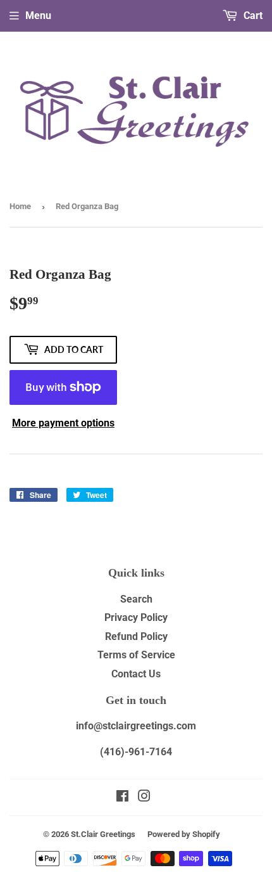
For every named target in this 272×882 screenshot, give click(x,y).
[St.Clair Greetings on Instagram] (144, 797)
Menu (38, 16)
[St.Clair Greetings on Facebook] (122, 797)
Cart (252, 16)
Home (20, 206)
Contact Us (136, 674)
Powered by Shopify (183, 834)
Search (136, 599)
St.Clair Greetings (103, 834)
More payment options (63, 423)
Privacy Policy (136, 617)
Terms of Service (136, 655)
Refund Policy (136, 636)
